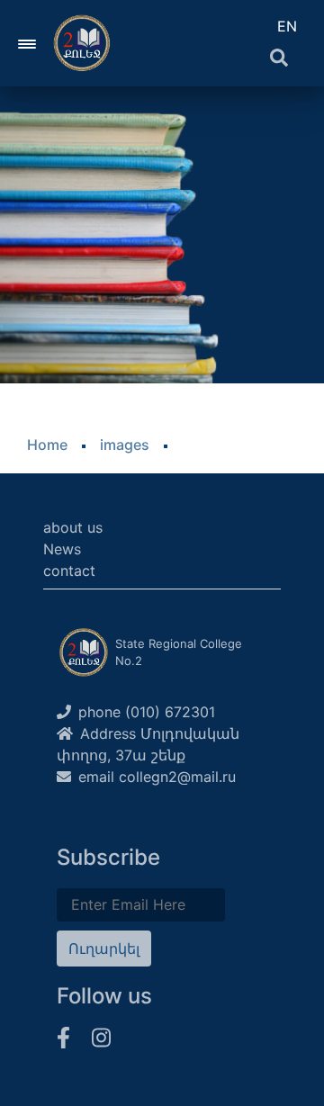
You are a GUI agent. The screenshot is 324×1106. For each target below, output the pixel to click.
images (124, 445)
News (62, 549)
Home (47, 445)
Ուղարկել (104, 949)
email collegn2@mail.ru (157, 777)
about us (73, 527)
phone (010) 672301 (146, 712)
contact (69, 571)
